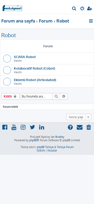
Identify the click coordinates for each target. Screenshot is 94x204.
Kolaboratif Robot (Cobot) (34, 68)
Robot (8, 35)
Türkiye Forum (65, 147)
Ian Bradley (57, 136)
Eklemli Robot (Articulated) (35, 79)
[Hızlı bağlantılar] (91, 21)
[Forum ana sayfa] (12, 6)
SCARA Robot (25, 56)
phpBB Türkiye (45, 147)
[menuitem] (74, 9)
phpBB (33, 140)
